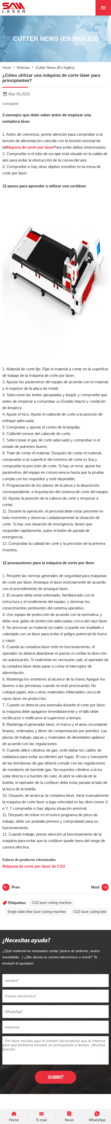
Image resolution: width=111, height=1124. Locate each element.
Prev (16, 887)
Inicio (6, 67)
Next (95, 887)
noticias (23, 67)
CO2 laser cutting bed (89, 912)
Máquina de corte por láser (29, 147)
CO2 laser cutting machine (52, 903)
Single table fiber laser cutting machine (36, 912)
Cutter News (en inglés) (55, 67)
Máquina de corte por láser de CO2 (33, 866)
